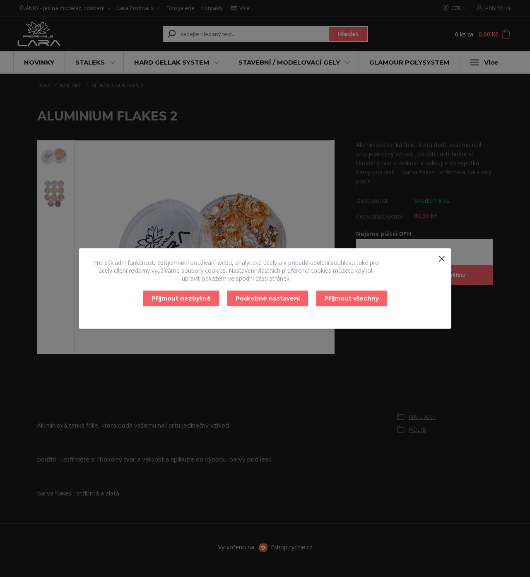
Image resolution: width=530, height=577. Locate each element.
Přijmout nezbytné (181, 298)
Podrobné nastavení (268, 298)
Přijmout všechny (352, 298)
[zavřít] (441, 256)
